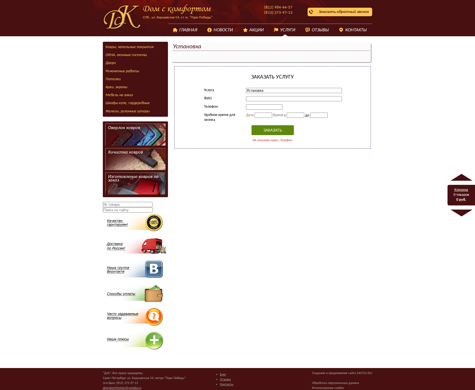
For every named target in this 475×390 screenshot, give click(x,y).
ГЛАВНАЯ (188, 30)
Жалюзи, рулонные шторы (128, 111)
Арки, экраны (116, 87)
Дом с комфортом (176, 9)
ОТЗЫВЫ (320, 30)
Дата (250, 115)
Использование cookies (328, 388)
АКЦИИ (256, 30)
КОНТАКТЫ (356, 30)
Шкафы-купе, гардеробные (128, 103)
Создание (318, 373)
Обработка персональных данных (335, 383)
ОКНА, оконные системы (126, 55)
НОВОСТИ (223, 30)
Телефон (211, 107)
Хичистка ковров (125, 152)
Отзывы (225, 379)
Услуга (209, 90)
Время (278, 115)
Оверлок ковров (124, 128)
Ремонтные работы (122, 71)
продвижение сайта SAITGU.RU (350, 373)
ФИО (208, 98)
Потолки (113, 79)
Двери (111, 63)
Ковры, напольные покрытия (130, 47)
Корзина (461, 190)
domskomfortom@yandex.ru (122, 388)
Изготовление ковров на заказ (133, 178)
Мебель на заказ (119, 95)
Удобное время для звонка (219, 117)
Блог (223, 374)
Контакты (226, 384)
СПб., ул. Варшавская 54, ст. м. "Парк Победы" (177, 17)
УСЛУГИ (287, 30)
